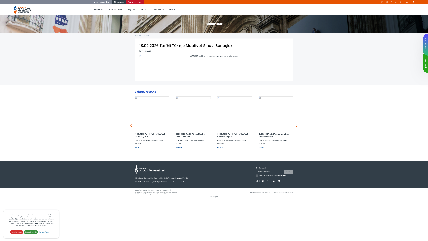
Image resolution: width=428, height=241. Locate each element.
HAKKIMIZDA (98, 9)
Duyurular (147, 35)
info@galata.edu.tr (160, 182)
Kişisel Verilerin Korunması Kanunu (35, 225)
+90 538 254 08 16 (178, 182)
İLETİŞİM (172, 9)
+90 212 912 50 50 (143, 182)
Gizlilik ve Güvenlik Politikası (283, 192)
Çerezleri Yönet (44, 232)
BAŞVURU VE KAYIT (136, 2)
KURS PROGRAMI (115, 9)
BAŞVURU (131, 9)
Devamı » (138, 147)
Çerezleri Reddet (16, 232)
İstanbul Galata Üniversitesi (22, 9)
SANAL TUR (120, 2)
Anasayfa (138, 35)
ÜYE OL (288, 172)
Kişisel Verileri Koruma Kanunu (260, 192)
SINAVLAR (144, 9)
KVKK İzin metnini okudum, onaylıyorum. (272, 176)
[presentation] (131, 126)
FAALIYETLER (159, 9)
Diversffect (214, 196)
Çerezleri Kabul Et (30, 232)
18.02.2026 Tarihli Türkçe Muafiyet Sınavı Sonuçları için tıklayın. (214, 56)
